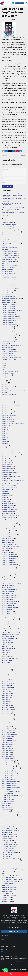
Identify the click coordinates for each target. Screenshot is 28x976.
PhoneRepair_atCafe (7, 621)
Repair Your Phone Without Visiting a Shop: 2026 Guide (14, 199)
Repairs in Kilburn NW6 (7, 709)
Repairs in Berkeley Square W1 (9, 658)
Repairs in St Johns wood (8, 740)
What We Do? (4, 954)
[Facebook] (7, 927)
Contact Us (3, 944)
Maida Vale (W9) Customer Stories (10, 546)
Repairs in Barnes (6, 652)
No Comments (20, 20)
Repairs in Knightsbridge (8, 715)
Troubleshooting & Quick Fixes (9, 830)
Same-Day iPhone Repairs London (10, 774)
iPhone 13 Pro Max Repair (8, 394)
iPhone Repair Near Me (7, 466)
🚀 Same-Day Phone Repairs (9, 895)
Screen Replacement (7, 807)
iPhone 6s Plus (5, 441)
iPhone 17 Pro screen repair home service (12, 423)
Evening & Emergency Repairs (9, 326)
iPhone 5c (4, 429)
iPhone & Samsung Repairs (8, 379)
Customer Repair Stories (8, 291)
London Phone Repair (7, 536)
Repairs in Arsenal (6, 644)
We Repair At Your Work (8, 850)
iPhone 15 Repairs (6, 410)
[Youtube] (20, 927)
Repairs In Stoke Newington (8, 744)
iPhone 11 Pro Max (6, 385)
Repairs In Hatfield (6, 699)
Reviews (3, 942)
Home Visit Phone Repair (8, 349)
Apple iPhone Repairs (7, 234)
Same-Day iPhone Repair (8, 770)
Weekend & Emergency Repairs (10, 852)
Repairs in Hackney (6, 691)
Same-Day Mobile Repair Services (10, 778)
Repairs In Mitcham (6, 725)
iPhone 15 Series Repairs (8, 412)
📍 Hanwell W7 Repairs (7, 883)
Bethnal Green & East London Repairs (11, 244)
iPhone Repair (5, 459)
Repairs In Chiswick (6, 672)
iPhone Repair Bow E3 (7, 461)
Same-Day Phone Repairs (8, 785)
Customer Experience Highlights (10, 289)
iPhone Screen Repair (7, 478)
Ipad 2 (3, 363)
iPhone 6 (4, 435)
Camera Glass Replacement (9, 261)
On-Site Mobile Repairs (7, 599)
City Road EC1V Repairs (7, 273)
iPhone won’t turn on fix (7, 489)
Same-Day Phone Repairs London (10, 787)
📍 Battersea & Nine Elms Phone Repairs (12, 870)
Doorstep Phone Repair (8, 300)
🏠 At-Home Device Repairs (9, 868)
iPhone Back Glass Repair (8, 451)
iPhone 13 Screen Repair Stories (9, 398)
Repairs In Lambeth (6, 717)
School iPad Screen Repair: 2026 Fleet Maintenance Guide (11, 203)
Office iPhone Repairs (7, 587)
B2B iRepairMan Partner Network (9, 956)
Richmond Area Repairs (8, 758)
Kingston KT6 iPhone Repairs (9, 517)
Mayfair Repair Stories (7, 548)
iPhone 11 (4, 381)
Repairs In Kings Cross (7, 711)
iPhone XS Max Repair (7, 501)
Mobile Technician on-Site (8, 574)
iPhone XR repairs (6, 493)
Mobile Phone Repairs (7, 560)
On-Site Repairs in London (8, 613)
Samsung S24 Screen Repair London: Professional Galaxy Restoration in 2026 (12, 194)
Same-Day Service (6, 793)
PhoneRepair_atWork (7, 625)
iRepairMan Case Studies (8, 505)
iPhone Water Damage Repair (9, 487)
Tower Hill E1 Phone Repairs (8, 828)
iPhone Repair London (7, 464)
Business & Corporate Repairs (9, 251)
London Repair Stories (7, 540)
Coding (3, 275)
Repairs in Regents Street (8, 736)
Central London (5, 263)
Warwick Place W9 (6, 838)
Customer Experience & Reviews (10, 287)
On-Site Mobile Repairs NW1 (9, 603)
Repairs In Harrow (6, 697)
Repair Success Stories (7, 636)
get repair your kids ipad (8, 328)
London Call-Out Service (8, 527)
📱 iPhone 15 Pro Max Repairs (9, 887)
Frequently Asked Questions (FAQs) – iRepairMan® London (13, 959)
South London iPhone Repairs (9, 815)
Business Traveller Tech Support (10, 257)
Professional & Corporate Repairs (10, 633)
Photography (5, 627)
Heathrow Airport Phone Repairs (10, 336)
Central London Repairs (8, 267)
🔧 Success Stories (6, 899)
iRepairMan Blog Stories (8, 503)
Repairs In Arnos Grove (7, 642)
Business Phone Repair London (9, 255)
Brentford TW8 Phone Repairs (9, 247)
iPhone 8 (4, 447)
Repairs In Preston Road (8, 730)
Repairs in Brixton (6, 662)
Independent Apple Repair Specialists (11, 357)
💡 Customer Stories (7, 877)
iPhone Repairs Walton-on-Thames (11, 476)
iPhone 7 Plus (5, 445)
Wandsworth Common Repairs (9, 836)
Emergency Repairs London (9, 324)
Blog (3, 245)
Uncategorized (5, 832)
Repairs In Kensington (7, 707)
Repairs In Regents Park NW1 (9, 734)
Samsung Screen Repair (8, 801)
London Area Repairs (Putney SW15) (11, 525)
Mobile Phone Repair (7, 552)
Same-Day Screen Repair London (10, 791)
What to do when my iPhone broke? (11, 860)
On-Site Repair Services (8, 611)
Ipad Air (3, 369)
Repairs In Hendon (6, 703)
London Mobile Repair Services (9, 534)
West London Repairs (7, 854)
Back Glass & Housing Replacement (11, 236)
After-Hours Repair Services (9, 224)
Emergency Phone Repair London (10, 316)
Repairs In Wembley (7, 750)
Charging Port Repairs (7, 269)
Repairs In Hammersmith (8, 693)
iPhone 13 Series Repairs (8, 400)
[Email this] (3, 151)
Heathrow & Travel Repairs (8, 334)
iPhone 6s (4, 439)
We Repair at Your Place (8, 848)
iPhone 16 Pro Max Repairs (8, 415)
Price (3, 631)
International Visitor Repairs (9, 359)
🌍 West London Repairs (8, 901)
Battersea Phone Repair (8, 242)
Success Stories (6, 823)
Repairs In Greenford (7, 689)
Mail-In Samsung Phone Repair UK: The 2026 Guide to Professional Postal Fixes (13, 208)
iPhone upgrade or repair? (8, 485)
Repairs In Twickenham (7, 748)
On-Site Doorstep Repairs (8, 591)
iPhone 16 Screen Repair (8, 421)
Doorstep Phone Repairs (8, 302)
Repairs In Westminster (7, 754)
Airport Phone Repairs (7, 228)
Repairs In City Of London (8, 674)
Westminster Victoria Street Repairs (11, 858)
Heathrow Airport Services (8, 340)
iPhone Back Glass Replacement (10, 453)
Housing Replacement (7, 353)
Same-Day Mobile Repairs (8, 779)
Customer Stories (6, 294)
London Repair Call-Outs (8, 538)
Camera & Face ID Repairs (8, 259)
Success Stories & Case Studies (9, 825)
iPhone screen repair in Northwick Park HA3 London (13, 481)
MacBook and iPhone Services (9, 544)
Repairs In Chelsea (6, 670)
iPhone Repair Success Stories (9, 472)
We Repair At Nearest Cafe (8, 844)
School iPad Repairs (7, 803)
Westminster (5, 856)
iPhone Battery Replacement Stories (11, 455)
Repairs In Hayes (6, 701)
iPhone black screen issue (8, 457)
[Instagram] (10, 927)
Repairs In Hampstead (7, 695)
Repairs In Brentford (7, 660)
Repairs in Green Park (7, 687)
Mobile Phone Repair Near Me (9, 556)
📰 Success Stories (6, 897)
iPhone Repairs (5, 474)
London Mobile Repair (7, 533)
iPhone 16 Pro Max (6, 414)
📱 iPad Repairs (5, 885)
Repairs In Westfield (7, 752)
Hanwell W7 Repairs (7, 330)
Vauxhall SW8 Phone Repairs (9, 834)
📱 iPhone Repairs (6, 891)
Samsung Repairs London (8, 799)
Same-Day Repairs (6, 789)
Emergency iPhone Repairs (8, 308)
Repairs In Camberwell (7, 666)
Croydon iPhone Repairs (8, 285)
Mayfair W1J (5, 550)
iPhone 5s (4, 431)
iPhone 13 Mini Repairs (7, 389)
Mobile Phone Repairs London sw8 (10, 566)
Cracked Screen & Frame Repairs (10, 281)
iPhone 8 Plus (5, 449)
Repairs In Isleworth (7, 705)
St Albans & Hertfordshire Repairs (10, 817)
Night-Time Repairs (6, 582)
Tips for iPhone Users (7, 826)
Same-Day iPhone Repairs (8, 772)
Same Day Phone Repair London (10, 764)
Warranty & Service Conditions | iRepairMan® (12, 962)
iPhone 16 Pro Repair (7, 417)
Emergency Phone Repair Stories (10, 318)
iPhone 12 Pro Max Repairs (8, 387)
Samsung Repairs (6, 797)
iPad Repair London (6, 375)
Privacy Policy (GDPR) (6, 964)
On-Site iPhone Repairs (7, 593)
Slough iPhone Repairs (7, 809)
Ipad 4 (3, 367)
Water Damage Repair (7, 840)
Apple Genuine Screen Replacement (11, 232)
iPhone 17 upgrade (6, 425)
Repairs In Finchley (6, 685)
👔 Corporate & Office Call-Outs (10, 875)
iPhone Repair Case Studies (8, 463)
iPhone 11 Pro (5, 383)
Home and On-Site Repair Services (10, 345)
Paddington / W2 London (8, 617)
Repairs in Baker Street (7, 648)
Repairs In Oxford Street (8, 729)
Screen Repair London (7, 805)
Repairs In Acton (6, 640)
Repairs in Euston (6, 681)
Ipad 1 (3, 361)
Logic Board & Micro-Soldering (9, 523)
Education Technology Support (9, 304)
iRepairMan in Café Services (9, 509)
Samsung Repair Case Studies (9, 795)
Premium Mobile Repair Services (10, 629)
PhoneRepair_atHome (7, 623)
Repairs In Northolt (6, 727)
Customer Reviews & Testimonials (10, 293)
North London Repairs (7, 585)
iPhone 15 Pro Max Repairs (8, 404)
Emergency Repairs (7, 322)
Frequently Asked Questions (8, 946)
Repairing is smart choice (8, 638)
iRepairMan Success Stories (8, 511)
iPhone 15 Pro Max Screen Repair (10, 406)
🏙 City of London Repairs (8, 874)
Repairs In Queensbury (7, 732)
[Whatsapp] (12, 927)
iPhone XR (4, 491)
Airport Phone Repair (7, 226)
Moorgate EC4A (6, 576)
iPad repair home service (8, 373)
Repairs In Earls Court (7, 678)
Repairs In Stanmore (7, 742)
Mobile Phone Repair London (9, 554)
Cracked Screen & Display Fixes (10, 279)
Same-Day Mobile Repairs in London (11, 781)
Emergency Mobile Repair (8, 312)
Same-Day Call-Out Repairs (9, 766)
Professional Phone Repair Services (10, 634)
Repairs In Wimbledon (7, 756)
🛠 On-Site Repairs (6, 893)
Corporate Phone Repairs (8, 277)
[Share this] (6, 151)
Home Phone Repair (7, 347)
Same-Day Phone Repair (8, 783)
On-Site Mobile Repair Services (9, 597)
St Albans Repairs (6, 819)
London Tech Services (7, 542)
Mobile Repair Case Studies (8, 568)
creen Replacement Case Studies (10, 283)
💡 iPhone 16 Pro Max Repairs (9, 889)
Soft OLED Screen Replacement (10, 813)
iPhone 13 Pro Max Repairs (8, 396)
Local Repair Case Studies (8, 521)
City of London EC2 (6, 271)
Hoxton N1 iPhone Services (8, 355)
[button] (26, 3)
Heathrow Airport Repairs (8, 338)
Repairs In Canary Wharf (8, 668)
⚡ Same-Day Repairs (7, 222)
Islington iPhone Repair (7, 513)
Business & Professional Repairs (10, 253)
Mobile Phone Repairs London (9, 564)
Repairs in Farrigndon (7, 683)
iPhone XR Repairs (6, 495)
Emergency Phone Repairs (8, 320)
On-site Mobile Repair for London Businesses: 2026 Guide (13, 213)
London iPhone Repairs (7, 529)
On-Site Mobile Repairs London (9, 601)
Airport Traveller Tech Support (9, 230)
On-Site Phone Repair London (9, 607)
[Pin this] (17, 151)
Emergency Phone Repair (8, 314)
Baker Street (5, 240)
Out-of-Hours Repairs (7, 615)
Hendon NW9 (5, 343)
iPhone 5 (4, 427)
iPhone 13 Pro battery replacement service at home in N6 (13, 391)
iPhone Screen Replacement (9, 484)
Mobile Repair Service (7, 570)
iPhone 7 (4, 443)
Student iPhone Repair (7, 821)
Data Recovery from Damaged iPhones (12, 298)
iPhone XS (4, 497)
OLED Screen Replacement (8, 589)
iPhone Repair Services (7, 468)
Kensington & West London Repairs (10, 515)
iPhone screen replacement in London (15, 51)
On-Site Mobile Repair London (9, 595)
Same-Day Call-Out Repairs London (11, 768)
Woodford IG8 (5, 862)
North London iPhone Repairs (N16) (10, 584)
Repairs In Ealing (6, 676)
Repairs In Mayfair (6, 721)
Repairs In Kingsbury (7, 713)
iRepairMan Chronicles (7, 507)
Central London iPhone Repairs (9, 265)
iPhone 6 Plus (5, 437)
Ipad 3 (3, 365)
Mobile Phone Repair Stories (9, 558)
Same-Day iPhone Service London (10, 776)
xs (2, 866)
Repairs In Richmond (7, 738)
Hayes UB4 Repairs (6, 332)
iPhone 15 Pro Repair (7, 408)
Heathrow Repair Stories (8, 341)
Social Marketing (6, 811)
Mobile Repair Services (7, 572)
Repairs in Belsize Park (7, 656)
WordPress (4, 864)
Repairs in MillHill (6, 723)
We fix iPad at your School (8, 842)
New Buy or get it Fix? (7, 580)
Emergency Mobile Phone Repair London (12, 310)
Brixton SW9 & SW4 (6, 249)
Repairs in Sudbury (6, 746)
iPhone (3, 377)
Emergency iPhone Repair (8, 306)
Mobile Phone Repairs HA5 (8, 562)
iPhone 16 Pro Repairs (7, 419)
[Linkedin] (18, 927)
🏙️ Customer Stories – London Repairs (11, 879)
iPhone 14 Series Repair (7, 402)
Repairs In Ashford (6, 646)
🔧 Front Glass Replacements (9, 881)
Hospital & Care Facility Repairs (10, 351)
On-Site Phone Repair (7, 605)
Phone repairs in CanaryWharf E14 (10, 619)
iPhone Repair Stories (7, 470)
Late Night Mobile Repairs (8, 519)
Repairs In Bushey (6, 664)
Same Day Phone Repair (8, 762)
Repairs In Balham (6, 650)
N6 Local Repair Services (8, 578)
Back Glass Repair (6, 238)
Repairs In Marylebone (7, 719)
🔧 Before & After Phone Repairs (10, 872)
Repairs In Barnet (6, 654)
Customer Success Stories (8, 296)
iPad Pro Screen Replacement (9, 371)
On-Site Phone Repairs (7, 609)
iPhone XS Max (5, 499)
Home (2, 939)
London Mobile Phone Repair (9, 531)
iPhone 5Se (4, 433)
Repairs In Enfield (6, 680)
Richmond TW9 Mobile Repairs (9, 760)
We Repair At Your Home (8, 846)
